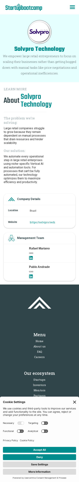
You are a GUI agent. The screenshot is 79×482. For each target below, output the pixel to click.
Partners (39, 395)
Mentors (39, 390)
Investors (39, 385)
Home (39, 341)
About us (39, 346)
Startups (39, 379)
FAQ (39, 351)
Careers (39, 357)
